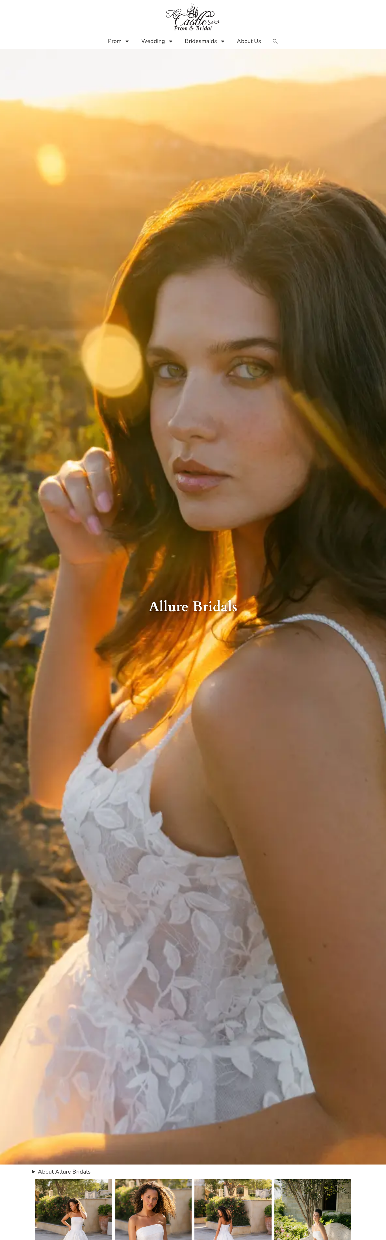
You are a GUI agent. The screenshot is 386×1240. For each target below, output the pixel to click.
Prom (115, 41)
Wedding (153, 41)
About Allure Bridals (64, 1172)
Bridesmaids (201, 41)
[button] (275, 41)
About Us (249, 41)
